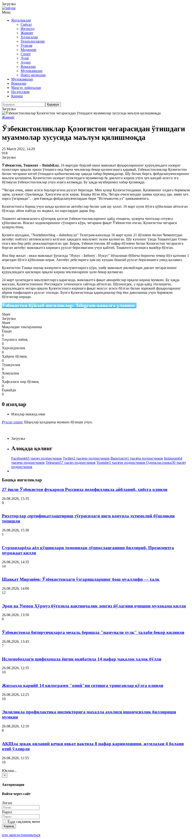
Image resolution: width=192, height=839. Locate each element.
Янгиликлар (21, 20)
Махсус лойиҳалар (26, 88)
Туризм (26, 45)
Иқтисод (27, 29)
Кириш (17, 96)
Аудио (26, 62)
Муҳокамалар (31, 71)
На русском (20, 92)
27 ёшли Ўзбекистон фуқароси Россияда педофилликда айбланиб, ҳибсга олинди (84, 489)
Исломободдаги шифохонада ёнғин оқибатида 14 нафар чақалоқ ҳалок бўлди (81, 659)
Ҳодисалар (29, 37)
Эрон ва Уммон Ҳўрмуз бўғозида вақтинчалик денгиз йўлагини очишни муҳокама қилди (94, 605)
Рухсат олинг (12, 422)
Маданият (29, 50)
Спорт (26, 54)
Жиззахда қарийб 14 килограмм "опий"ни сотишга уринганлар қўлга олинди (82, 685)
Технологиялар (33, 41)
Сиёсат (26, 24)
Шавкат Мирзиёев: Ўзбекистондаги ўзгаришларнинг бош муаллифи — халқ (80, 579)
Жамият (27, 33)
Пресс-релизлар (33, 75)
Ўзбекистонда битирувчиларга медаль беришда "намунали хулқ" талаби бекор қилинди (93, 632)
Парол (7, 812)
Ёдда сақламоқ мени (23, 822)
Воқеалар (28, 67)
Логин (7, 803)
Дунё (25, 58)
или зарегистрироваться (21, 835)
